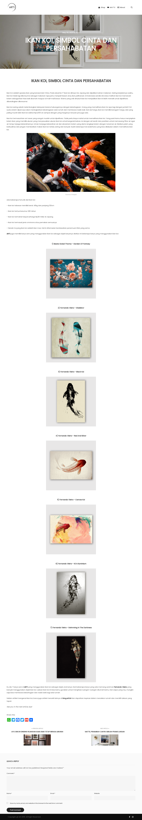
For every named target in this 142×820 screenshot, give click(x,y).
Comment (11, 773)
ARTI (8, 234)
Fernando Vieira (120, 687)
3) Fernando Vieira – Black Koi (71, 371)
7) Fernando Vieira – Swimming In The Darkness (71, 627)
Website (97, 793)
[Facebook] (129, 816)
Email (52, 793)
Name (9, 793)
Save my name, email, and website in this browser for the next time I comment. (36, 803)
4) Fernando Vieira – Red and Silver (71, 435)
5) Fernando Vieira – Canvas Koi (71, 499)
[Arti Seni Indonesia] (12, 7)
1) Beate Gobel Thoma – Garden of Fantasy (71, 244)
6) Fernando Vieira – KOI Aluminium (71, 563)
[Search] (132, 7)
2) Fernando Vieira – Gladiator (71, 308)
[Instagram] (132, 816)
